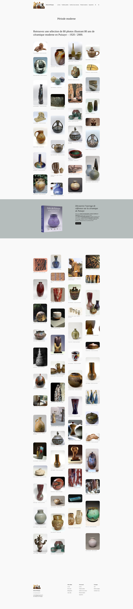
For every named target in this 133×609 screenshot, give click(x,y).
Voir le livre (78, 223)
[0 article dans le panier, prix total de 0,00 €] (99, 5)
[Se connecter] (95, 5)
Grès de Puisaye (50, 4)
